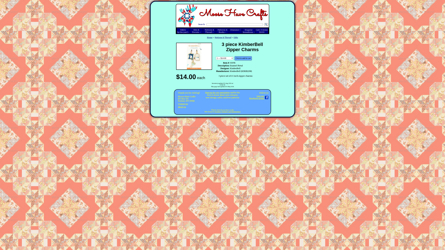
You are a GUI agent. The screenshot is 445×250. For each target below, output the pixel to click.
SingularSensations (248, 31)
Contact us (183, 104)
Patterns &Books (222, 31)
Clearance (234, 30)
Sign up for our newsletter (217, 92)
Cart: (262, 31)
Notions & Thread (223, 37)
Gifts (236, 37)
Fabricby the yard (182, 31)
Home (210, 37)
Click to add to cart (243, 58)
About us (182, 107)
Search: (201, 24)
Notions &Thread (209, 31)
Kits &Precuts (195, 31)
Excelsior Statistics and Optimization (227, 112)
